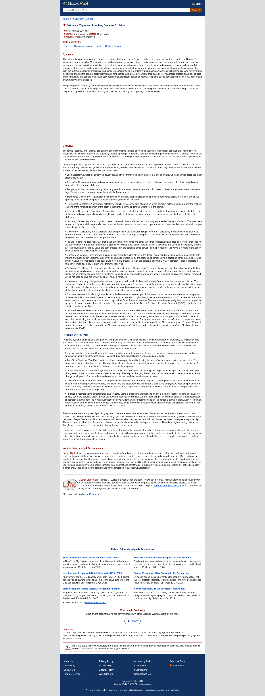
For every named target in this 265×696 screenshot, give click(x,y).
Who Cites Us (106, 674)
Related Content (113, 46)
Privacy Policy (106, 661)
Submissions (140, 669)
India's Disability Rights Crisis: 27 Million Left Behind (91, 588)
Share (134, 621)
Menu (197, 3)
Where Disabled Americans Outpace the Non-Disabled (162, 557)
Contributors (140, 665)
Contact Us (69, 669)
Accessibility (105, 665)
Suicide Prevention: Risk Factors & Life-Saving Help (161, 573)
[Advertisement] (132, 119)
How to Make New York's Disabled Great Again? (159, 588)
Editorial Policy (106, 669)
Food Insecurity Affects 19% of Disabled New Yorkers (91, 557)
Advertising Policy (143, 661)
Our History (69, 665)
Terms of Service (72, 674)
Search (196, 10)
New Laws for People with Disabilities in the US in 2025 (92, 573)
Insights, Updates (94, 46)
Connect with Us (142, 674)
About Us (68, 661)
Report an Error (177, 661)
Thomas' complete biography (168, 485)
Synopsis (67, 46)
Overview (79, 46)
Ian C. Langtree (93, 494)
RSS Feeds (178, 665)
